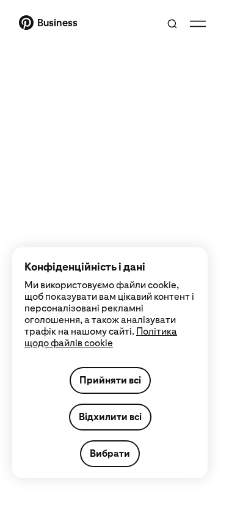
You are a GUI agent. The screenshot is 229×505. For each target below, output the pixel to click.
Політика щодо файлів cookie (100, 337)
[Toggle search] (172, 23)
